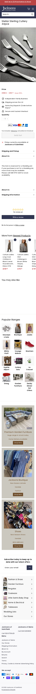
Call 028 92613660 (24, 631)
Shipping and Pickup (10, 151)
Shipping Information (9, 646)
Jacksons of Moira (8, 640)
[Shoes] (18, 515)
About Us (5, 156)
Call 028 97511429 (8, 633)
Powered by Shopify (8, 690)
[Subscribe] (29, 567)
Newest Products (21, 235)
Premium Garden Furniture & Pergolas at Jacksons (18, 3)
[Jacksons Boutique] (18, 463)
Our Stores (6, 643)
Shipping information (11, 195)
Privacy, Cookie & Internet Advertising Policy (18, 664)
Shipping (14, 131)
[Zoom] (33, 79)
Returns (4, 655)
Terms (4, 661)
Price (4, 89)
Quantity (5, 115)
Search (4, 658)
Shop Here (18, 443)
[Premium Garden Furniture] (18, 418)
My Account (6, 652)
